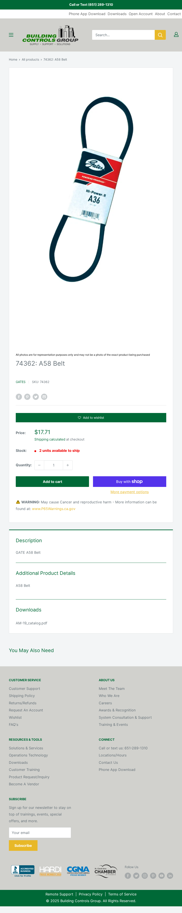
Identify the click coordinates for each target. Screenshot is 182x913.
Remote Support (59, 894)
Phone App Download (87, 14)
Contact (174, 14)
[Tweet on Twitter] (36, 397)
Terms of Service (122, 894)
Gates (21, 382)
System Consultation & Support (125, 717)
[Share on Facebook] (19, 397)
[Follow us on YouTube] (161, 875)
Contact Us (108, 762)
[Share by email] (44, 397)
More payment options (130, 492)
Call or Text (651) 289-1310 (91, 4)
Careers (105, 703)
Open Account (141, 14)
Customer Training (24, 769)
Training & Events (113, 724)
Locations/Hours (113, 755)
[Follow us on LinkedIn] (170, 875)
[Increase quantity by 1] (67, 465)
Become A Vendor (24, 784)
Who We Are (109, 695)
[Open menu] (11, 35)
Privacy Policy (91, 894)
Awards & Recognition (117, 710)
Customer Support (24, 688)
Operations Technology (28, 755)
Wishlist (15, 717)
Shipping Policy (22, 695)
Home (13, 59)
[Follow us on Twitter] (136, 875)
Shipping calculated (49, 439)
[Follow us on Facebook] (128, 875)
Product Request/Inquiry (29, 777)
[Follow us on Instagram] (145, 875)
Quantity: (24, 465)
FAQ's (13, 724)
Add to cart (52, 481)
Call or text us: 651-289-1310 (123, 748)
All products (30, 59)
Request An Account (26, 710)
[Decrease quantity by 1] (39, 465)
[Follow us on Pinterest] (153, 875)
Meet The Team (112, 688)
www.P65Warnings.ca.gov (53, 508)
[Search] (160, 35)
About (160, 14)
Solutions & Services (26, 748)
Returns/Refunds (22, 703)
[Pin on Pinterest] (27, 397)
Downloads (117, 14)
